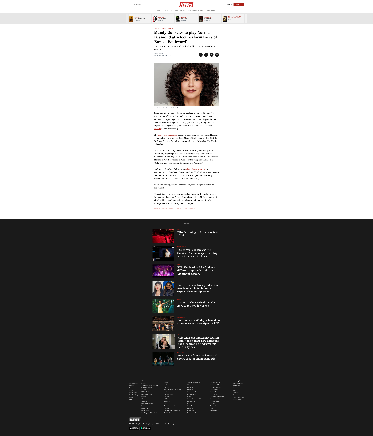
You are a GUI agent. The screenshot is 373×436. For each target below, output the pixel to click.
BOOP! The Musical (147, 392)
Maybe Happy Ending (170, 406)
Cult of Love (144, 401)
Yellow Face (213, 410)
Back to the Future (146, 394)
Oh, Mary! (167, 413)
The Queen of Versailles (217, 399)
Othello (189, 385)
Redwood (190, 389)
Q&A (179, 334)
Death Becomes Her (147, 403)
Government (181, 317)
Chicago (143, 399)
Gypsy (166, 382)
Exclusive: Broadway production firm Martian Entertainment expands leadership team (197, 288)
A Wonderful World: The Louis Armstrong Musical (149, 386)
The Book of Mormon (193, 413)
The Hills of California (216, 385)
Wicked (212, 408)
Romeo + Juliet (191, 392)
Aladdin (143, 389)
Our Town (190, 387)
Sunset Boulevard (168, 28)
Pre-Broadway (133, 392)
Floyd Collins (145, 410)
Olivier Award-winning (195, 169)
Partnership (181, 247)
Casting (157, 28)
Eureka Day (144, 408)
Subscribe (238, 4)
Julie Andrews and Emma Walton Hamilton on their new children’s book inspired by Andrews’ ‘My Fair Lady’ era (198, 342)
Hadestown (167, 385)
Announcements (133, 383)
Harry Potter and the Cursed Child (173, 389)
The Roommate (214, 401)
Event (179, 299)
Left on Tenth (168, 401)
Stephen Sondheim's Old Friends (196, 399)
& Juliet (143, 383)
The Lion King (214, 389)
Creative (131, 388)
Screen (131, 397)
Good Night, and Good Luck (149, 413)
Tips (234, 395)
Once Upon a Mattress (193, 382)
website (157, 129)
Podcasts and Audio (196, 11)
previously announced (167, 135)
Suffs (188, 403)
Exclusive (180, 282)
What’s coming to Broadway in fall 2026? (198, 234)
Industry (131, 385)
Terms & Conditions (238, 397)
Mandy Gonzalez (189, 209)
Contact (235, 390)
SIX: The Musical (192, 394)
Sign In (229, 4)
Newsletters (211, 11)
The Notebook (214, 392)
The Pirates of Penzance (217, 396)
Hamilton (166, 387)
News (158, 11)
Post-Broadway (133, 395)
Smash (189, 396)
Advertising (236, 392)
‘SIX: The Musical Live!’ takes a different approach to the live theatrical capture (196, 270)
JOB (165, 399)
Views (166, 11)
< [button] (126, 18)
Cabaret (143, 396)
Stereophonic (191, 401)
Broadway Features (178, 11)
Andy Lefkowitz (160, 53)
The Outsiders (214, 394)
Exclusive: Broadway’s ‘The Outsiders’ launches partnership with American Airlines (197, 253)
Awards (131, 399)
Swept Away (190, 408)
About (234, 388)
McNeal (166, 408)
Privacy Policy (237, 399)
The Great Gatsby (215, 382)
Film (178, 264)
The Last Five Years (215, 387)
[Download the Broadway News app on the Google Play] (145, 428)
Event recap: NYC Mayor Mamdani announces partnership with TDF (198, 322)
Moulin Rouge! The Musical (172, 410)
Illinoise (166, 396)
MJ (165, 403)
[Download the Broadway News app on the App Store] (134, 428)
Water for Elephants (215, 406)
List (178, 229)
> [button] (246, 18)
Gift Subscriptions (238, 383)
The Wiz (212, 403)
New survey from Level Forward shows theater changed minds (197, 357)
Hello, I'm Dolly (168, 394)
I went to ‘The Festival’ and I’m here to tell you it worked (196, 304)
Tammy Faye (190, 410)
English (143, 406)
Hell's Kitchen (168, 392)
